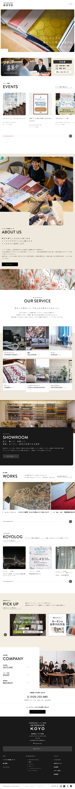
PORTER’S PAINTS (34, 759)
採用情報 (8, 682)
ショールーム (6, 767)
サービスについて (30, 756)
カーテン (31, 764)
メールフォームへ (36, 711)
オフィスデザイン (33, 770)
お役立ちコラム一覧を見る (9, 608)
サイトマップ (41, 786)
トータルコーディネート (35, 768)
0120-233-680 (39, 697)
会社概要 (8, 667)
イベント (56, 756)
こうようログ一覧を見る (9, 540)
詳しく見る (9, 264)
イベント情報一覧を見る (61, 87)
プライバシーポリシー (30, 786)
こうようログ (57, 759)
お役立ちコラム (58, 763)
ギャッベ (31, 766)
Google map (38, 743)
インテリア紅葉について (9, 759)
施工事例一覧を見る (62, 476)
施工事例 (5, 763)
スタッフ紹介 (6, 674)
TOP (4, 756)
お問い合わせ (36, 748)
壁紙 (30, 762)
